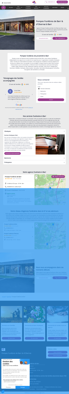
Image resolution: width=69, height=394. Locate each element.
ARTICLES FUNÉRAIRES (46, 7)
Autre (41, 96)
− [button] (36, 178)
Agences (9, 296)
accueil (11, 7)
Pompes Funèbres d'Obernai (11, 233)
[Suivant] (32, 94)
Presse (62, 7)
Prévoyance (43, 94)
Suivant (51, 99)
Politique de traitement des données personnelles (30, 387)
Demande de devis (62, 2)
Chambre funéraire (28, 7)
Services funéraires (45, 88)
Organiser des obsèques (34, 381)
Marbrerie (43, 91)
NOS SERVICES (18, 7)
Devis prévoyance (57, 355)
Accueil (4, 296)
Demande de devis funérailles (12, 153)
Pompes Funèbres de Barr (10, 224)
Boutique (54, 7)
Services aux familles (33, 383)
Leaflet (64, 204)
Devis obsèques (58, 352)
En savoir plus (11, 338)
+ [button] (36, 176)
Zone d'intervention (41, 389)
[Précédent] (5, 94)
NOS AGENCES (36, 7)
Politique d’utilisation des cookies (53, 387)
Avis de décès (3, 7)
